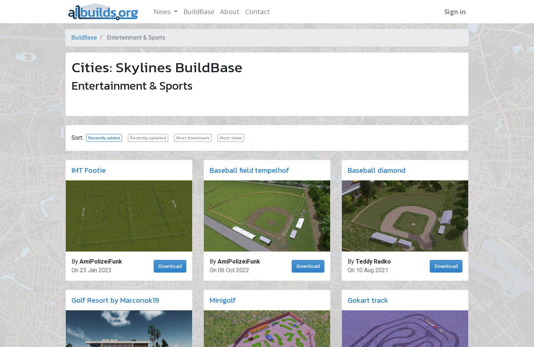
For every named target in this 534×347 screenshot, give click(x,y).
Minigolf (223, 300)
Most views (231, 138)
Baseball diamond (376, 170)
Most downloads (193, 138)
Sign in (455, 11)
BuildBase (84, 37)
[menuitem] (199, 12)
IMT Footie (89, 170)
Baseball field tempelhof (249, 170)
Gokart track (368, 300)
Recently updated (148, 138)
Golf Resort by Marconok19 (115, 300)
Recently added (104, 138)
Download (170, 266)
